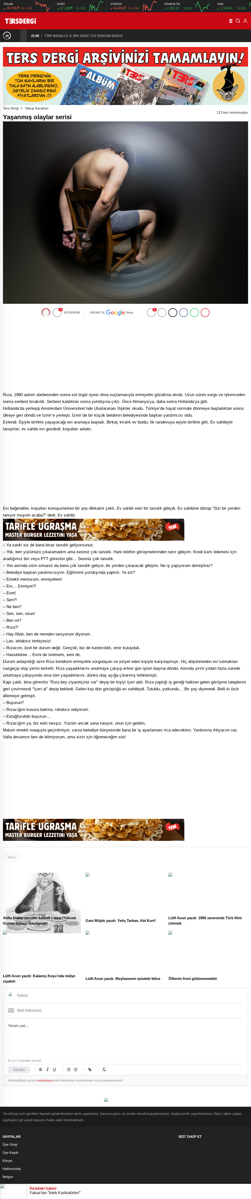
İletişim (7, 1177)
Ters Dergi (11, 108)
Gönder (19, 1070)
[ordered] (68, 1069)
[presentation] (17, 35)
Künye (7, 1161)
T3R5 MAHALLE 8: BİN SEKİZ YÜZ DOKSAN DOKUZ (83, 36)
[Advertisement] (125, 354)
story (12, 857)
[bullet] (75, 1069)
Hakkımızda (11, 1169)
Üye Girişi (9, 1144)
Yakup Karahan (37, 108)
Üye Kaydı (10, 1152)
